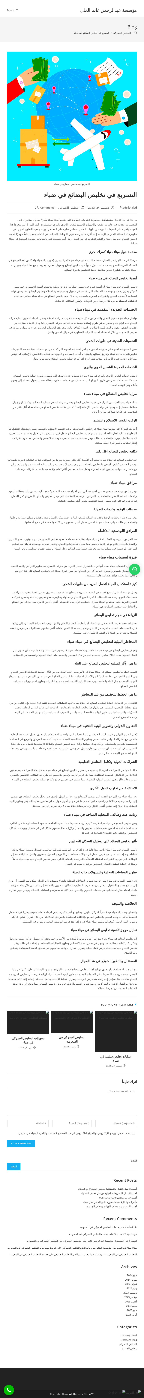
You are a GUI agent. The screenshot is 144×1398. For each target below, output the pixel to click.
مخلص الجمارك (129, 1348)
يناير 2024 (132, 1288)
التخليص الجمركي (68, 207)
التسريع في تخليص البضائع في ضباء (92, 33)
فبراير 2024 (131, 1284)
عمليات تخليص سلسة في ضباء (116, 1058)
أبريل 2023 (131, 1314)
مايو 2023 (132, 1310)
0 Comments (46, 207)
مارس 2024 (131, 1279)
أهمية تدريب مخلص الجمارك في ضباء (118, 1197)
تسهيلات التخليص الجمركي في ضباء (28, 1040)
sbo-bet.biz (130, 1227)
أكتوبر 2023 (131, 1301)
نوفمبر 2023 (130, 1297)
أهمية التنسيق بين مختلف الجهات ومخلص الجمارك (111, 1206)
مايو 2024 (132, 1275)
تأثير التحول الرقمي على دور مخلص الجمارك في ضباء (110, 1202)
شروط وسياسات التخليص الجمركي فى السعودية (31, 1247)
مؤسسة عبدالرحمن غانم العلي (108, 10)
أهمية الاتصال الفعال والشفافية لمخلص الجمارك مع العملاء (107, 1188)
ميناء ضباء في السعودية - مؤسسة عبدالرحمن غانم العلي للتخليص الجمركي (99, 1247)
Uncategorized (129, 1335)
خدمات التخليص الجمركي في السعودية (99, 1227)
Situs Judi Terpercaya (125, 1234)
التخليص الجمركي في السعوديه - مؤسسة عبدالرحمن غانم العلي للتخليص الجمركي (95, 1254)
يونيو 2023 (131, 1306)
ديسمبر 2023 (130, 1292)
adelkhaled (130, 207)
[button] (134, 569)
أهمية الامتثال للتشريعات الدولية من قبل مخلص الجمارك (109, 1193)
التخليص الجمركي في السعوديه (72, 1039)
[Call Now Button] (9, 1390)
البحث (134, 1160)
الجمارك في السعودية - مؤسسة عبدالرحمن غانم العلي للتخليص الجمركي (100, 1240)
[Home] (135, 33)
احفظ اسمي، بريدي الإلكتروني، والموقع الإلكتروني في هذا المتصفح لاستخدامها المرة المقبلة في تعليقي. (74, 1133)
